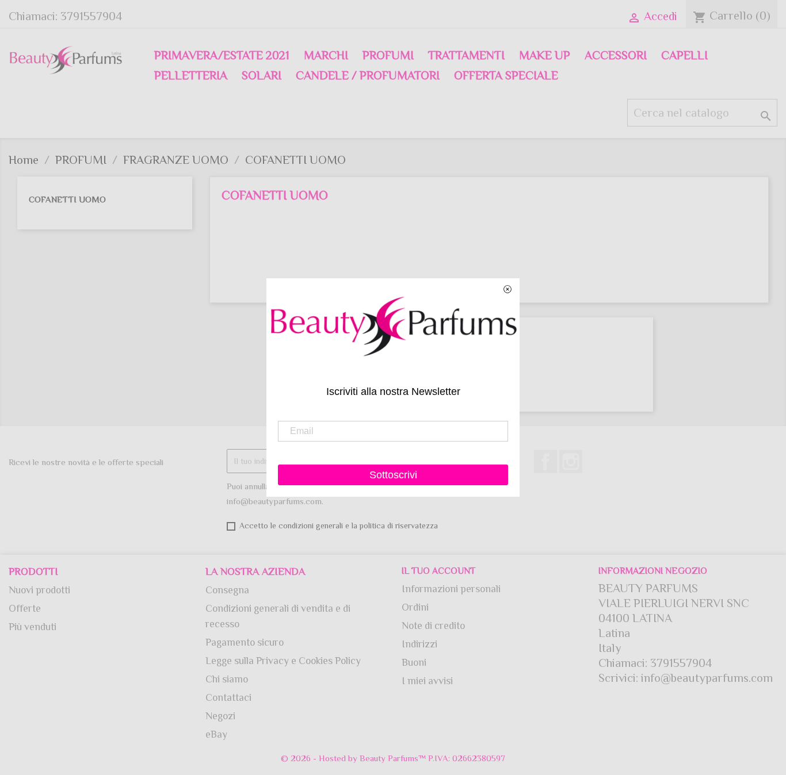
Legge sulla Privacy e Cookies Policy (283, 660)
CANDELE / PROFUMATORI (368, 75)
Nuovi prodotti (39, 590)
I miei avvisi (427, 680)
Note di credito (433, 625)
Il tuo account (438, 571)
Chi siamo (226, 679)
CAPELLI (684, 55)
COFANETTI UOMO (67, 199)
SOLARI (261, 75)
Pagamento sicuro (244, 642)
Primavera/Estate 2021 (221, 55)
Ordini (415, 607)
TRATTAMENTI (466, 55)
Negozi (220, 716)
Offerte (25, 608)
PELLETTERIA (190, 75)
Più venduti (32, 626)
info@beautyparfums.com (707, 678)
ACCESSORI (616, 55)
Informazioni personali (451, 588)
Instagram (570, 461)
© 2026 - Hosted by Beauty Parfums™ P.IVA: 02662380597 (393, 758)
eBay (216, 734)
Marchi (326, 55)
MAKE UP (544, 55)
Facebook (545, 461)
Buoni (414, 662)
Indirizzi (419, 644)
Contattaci (228, 697)
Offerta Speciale (506, 75)
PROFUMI (388, 55)
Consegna (227, 590)
